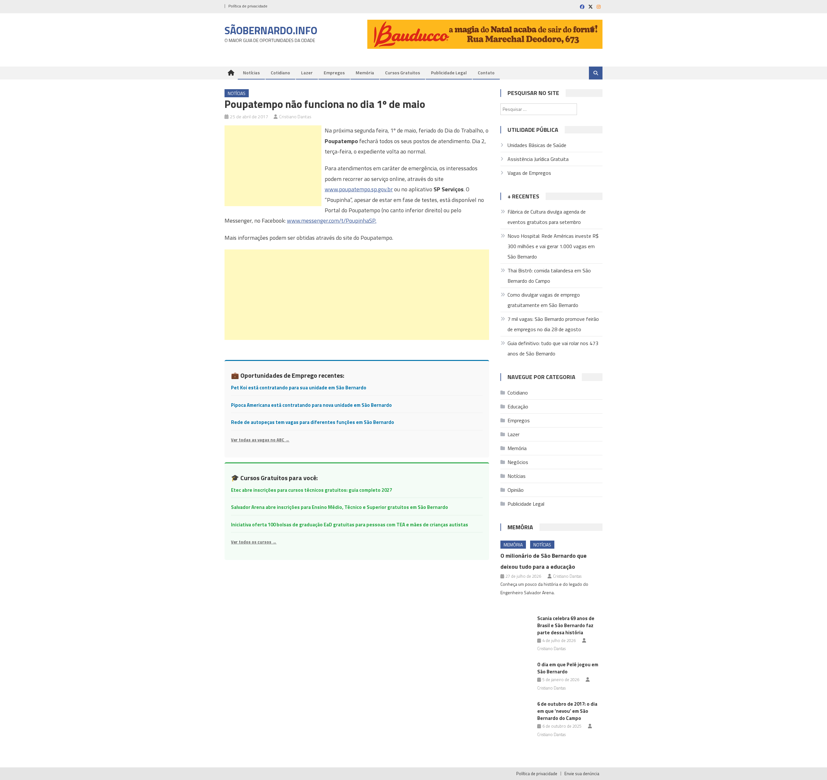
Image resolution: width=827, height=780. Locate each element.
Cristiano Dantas (295, 116)
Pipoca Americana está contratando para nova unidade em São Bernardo (311, 405)
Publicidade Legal (449, 72)
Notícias (251, 72)
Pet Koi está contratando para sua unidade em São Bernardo (298, 387)
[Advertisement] (273, 165)
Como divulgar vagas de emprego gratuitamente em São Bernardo (544, 300)
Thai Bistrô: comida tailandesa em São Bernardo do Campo (549, 276)
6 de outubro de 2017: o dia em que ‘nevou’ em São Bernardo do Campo (567, 711)
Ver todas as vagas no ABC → (260, 440)
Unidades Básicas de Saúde (537, 145)
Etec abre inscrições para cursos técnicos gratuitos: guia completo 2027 (311, 490)
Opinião (516, 490)
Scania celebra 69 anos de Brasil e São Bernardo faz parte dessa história (565, 625)
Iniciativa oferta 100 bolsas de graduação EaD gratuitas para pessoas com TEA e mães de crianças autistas (349, 524)
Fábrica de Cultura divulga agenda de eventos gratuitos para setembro (547, 217)
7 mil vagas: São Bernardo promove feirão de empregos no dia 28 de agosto (553, 324)
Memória (365, 72)
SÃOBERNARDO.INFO (271, 30)
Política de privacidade (247, 6)
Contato (486, 72)
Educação (518, 406)
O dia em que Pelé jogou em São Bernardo (567, 668)
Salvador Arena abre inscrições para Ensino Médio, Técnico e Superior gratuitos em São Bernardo (339, 507)
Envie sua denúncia (581, 773)
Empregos (334, 72)
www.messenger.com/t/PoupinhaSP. (331, 220)
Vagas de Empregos (529, 173)
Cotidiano (280, 72)
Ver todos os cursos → (254, 542)
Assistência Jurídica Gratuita (538, 159)
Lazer (307, 72)
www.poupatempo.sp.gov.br (359, 189)
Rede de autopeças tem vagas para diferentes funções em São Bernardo (312, 422)
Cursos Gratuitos (402, 72)
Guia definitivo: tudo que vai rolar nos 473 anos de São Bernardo (553, 348)
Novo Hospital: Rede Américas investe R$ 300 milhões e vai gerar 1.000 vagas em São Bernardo (553, 246)
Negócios (518, 462)
